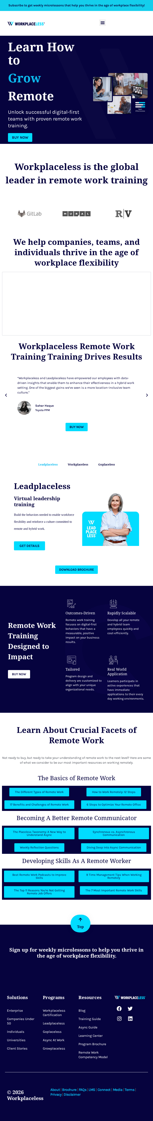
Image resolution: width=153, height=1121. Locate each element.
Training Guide (89, 1019)
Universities (16, 1040)
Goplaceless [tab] (106, 464)
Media (118, 1089)
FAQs (82, 1089)
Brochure (69, 1089)
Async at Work (54, 1040)
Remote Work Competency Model (93, 1054)
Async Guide (87, 1027)
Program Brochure (92, 1044)
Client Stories (17, 1048)
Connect (104, 1089)
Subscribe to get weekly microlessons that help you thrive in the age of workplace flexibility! (76, 5)
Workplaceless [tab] (78, 464)
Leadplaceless (54, 1023)
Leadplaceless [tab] (48, 464)
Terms (129, 1089)
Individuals (15, 1032)
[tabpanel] (76, 515)
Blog (81, 1010)
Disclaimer (72, 1094)
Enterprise (15, 1010)
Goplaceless (52, 1032)
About (55, 1089)
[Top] (80, 920)
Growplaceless (54, 1048)
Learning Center (90, 1036)
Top (80, 926)
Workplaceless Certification (54, 1012)
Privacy (55, 1094)
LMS (92, 1089)
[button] (102, 22)
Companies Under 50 (20, 1021)
